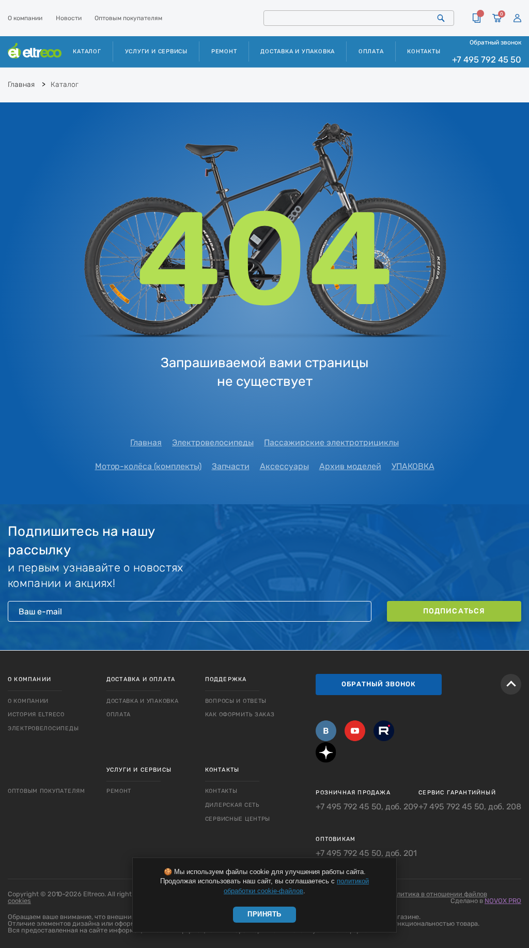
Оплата (371, 51)
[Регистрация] (517, 18)
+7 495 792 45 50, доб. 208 (469, 807)
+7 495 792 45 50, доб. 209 (367, 807)
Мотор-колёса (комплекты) (148, 466)
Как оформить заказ (240, 714)
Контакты (423, 51)
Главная (146, 442)
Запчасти (231, 466)
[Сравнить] (476, 18)
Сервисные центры (238, 819)
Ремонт (224, 51)
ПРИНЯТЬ (264, 914)
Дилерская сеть (232, 805)
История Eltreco (36, 714)
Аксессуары (284, 466)
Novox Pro (503, 901)
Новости (69, 18)
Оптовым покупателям (128, 18)
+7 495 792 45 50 (486, 59)
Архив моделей (350, 466)
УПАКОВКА (413, 466)
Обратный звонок (495, 42)
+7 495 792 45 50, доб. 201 (366, 853)
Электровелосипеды (213, 442)
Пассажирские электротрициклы (331, 442)
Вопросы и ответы (236, 701)
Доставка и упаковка (297, 51)
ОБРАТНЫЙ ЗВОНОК (378, 684)
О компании (25, 18)
